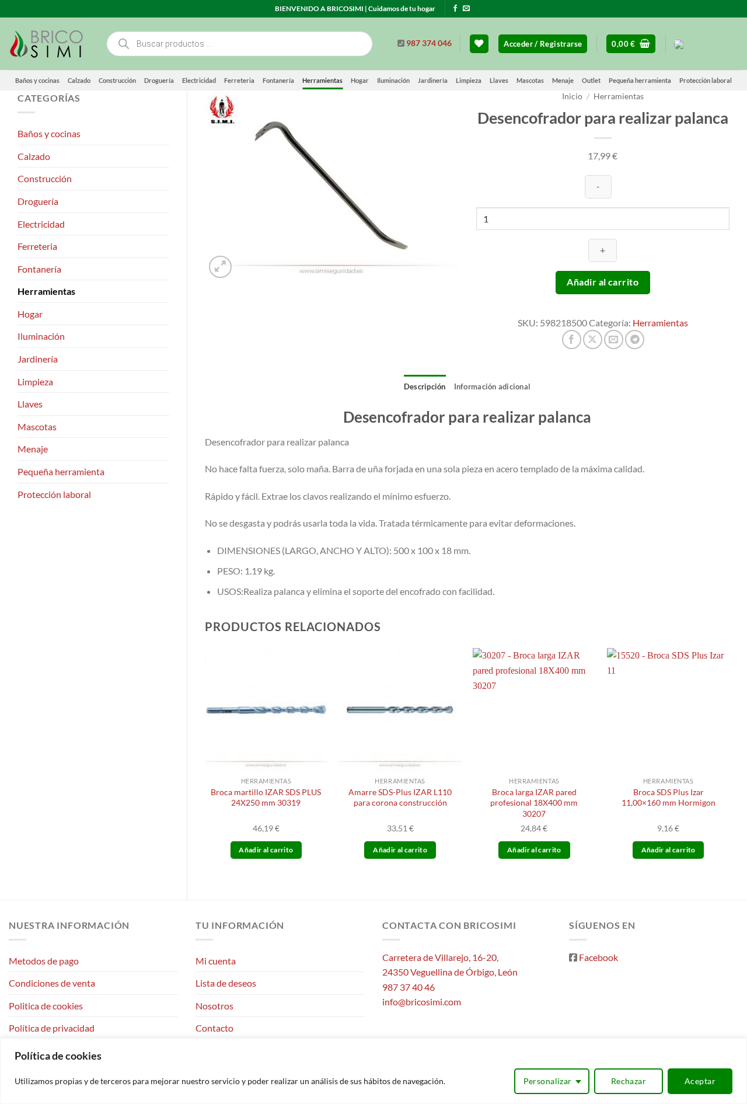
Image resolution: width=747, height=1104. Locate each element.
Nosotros (214, 1005)
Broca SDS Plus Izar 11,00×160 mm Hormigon (668, 797)
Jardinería (433, 80)
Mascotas (530, 80)
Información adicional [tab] (492, 386)
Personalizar (547, 1081)
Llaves (499, 80)
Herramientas (322, 80)
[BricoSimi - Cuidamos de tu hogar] (48, 43)
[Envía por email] (613, 339)
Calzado (79, 80)
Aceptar (700, 1081)
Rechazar (628, 1081)
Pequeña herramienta (640, 80)
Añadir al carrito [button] (266, 850)
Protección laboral (705, 80)
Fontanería (278, 80)
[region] (373, 1071)
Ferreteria (239, 80)
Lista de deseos (226, 982)
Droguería (159, 80)
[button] (542, 44)
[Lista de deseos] (479, 44)
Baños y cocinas (37, 80)
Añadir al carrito (602, 282)
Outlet (591, 80)
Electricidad (199, 80)
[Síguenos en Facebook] (455, 9)
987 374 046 (429, 43)
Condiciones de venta (52, 982)
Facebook (598, 957)
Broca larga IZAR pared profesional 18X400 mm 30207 (534, 803)
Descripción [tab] (425, 386)
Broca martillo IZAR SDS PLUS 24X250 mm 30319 (266, 797)
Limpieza (468, 80)
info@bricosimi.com (421, 1001)
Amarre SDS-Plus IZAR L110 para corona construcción (400, 797)
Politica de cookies (46, 1005)
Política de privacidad (52, 1027)
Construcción (117, 80)
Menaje (563, 80)
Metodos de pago (44, 960)
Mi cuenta (216, 960)
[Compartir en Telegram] (634, 339)
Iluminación (393, 80)
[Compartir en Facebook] (571, 339)
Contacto (214, 1027)
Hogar (360, 80)
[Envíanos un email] (466, 9)
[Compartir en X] (592, 339)
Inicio (572, 96)
